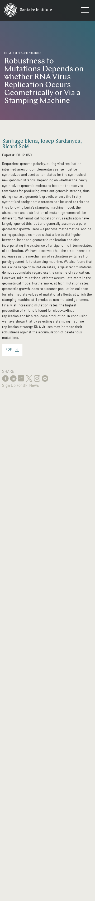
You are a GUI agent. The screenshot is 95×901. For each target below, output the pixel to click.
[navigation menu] (85, 11)
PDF (9, 349)
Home (8, 53)
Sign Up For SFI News (20, 385)
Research (21, 53)
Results (35, 53)
